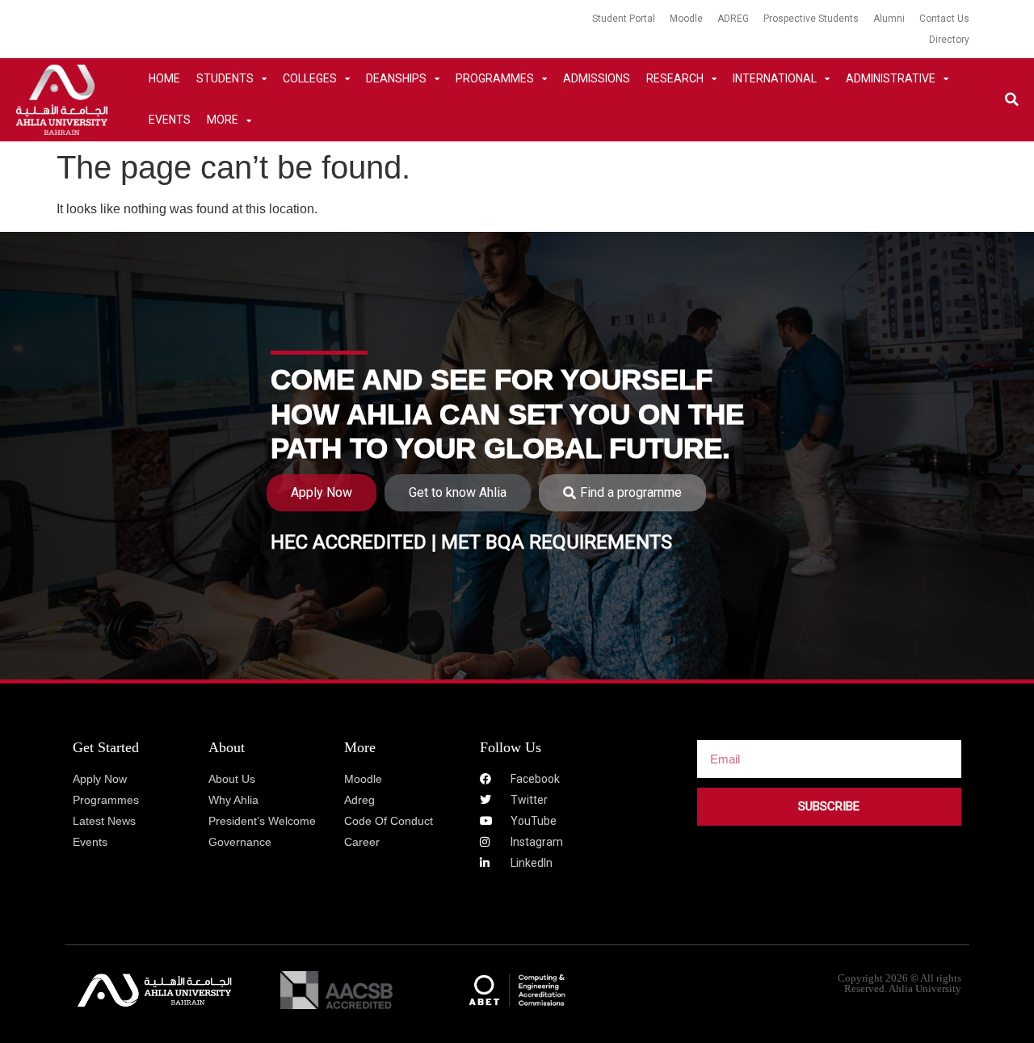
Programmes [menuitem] (495, 78)
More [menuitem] (222, 119)
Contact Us (944, 18)
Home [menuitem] (164, 78)
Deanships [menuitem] (396, 78)
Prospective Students (811, 18)
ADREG (733, 18)
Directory (949, 39)
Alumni (889, 18)
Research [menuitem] (675, 78)
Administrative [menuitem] (890, 78)
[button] (1011, 99)
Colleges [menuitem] (310, 78)
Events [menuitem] (170, 119)
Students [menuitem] (225, 78)
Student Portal (623, 18)
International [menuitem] (775, 78)
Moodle (686, 18)
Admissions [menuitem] (596, 78)
